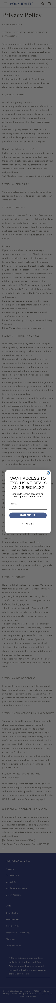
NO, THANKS (28, 524)
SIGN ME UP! (28, 515)
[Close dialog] (48, 473)
